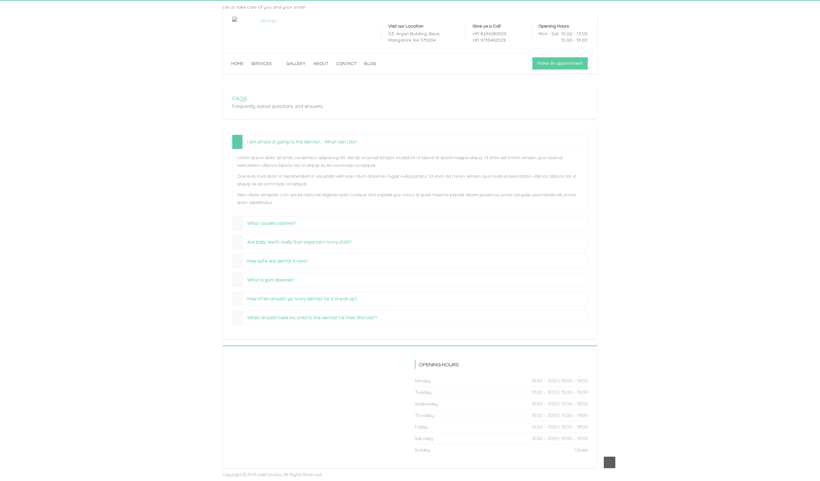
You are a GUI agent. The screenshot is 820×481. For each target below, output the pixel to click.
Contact (346, 63)
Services (261, 63)
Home (237, 63)
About (320, 63)
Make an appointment (560, 63)
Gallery (296, 63)
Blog (370, 63)
